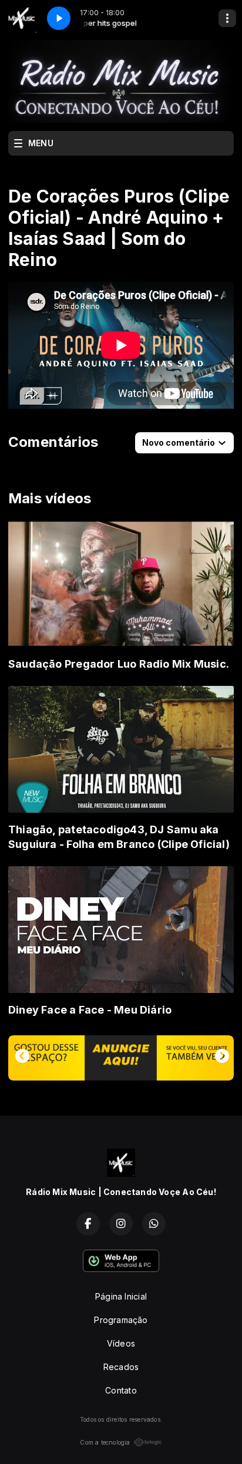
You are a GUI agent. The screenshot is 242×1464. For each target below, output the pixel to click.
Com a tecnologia (105, 1442)
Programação (120, 1320)
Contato (120, 1390)
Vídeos (121, 1343)
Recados (121, 1367)
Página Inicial (121, 1296)
